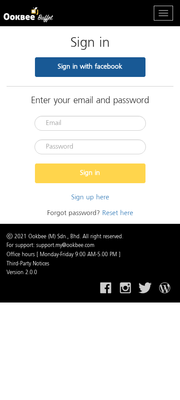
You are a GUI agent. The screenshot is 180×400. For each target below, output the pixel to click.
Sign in (90, 173)
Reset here (117, 213)
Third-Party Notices (28, 264)
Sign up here (90, 197)
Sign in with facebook (90, 67)
